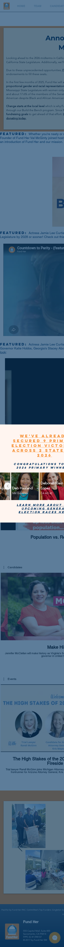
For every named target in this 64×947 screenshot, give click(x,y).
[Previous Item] (7, 486)
